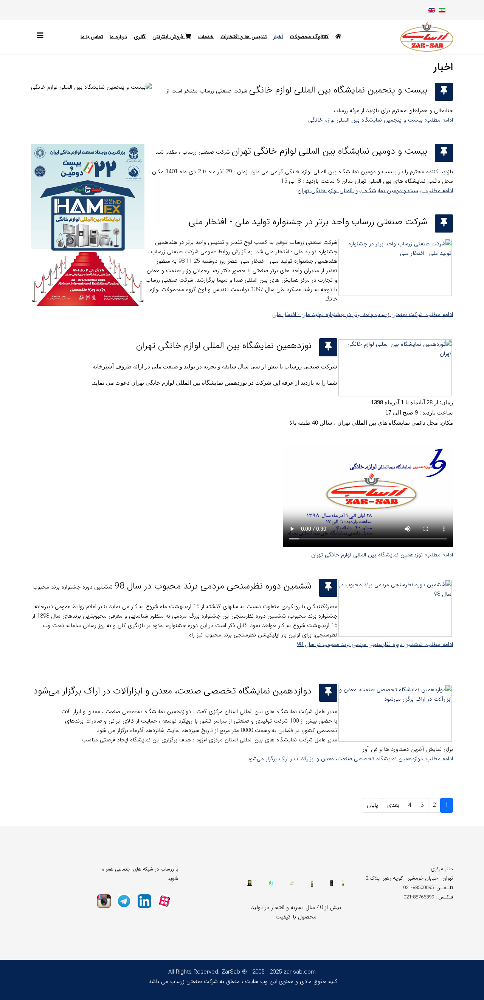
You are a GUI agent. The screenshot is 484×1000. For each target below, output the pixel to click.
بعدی (393, 805)
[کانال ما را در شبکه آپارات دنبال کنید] (165, 901)
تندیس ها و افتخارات (243, 36)
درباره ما (118, 36)
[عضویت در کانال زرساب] (124, 901)
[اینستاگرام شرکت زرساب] (104, 901)
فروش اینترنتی (168, 36)
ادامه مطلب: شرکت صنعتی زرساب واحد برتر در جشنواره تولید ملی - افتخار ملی (362, 314)
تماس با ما (92, 36)
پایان (372, 805)
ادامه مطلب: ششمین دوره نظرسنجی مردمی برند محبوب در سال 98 (375, 644)
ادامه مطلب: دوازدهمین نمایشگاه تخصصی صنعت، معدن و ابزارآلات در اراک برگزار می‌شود (350, 758)
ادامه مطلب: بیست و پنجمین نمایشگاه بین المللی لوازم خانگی (380, 120)
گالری (140, 36)
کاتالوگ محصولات (309, 36)
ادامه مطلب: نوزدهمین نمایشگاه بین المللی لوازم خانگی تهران (382, 554)
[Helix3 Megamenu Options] (42, 36)
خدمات (206, 36)
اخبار (278, 36)
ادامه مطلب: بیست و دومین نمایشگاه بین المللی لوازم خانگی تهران (375, 190)
